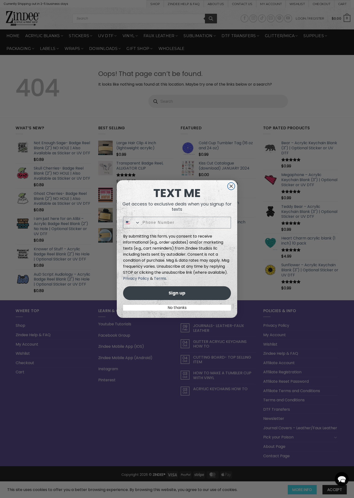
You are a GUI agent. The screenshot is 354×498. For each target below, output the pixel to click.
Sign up (177, 293)
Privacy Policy (136, 278)
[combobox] (131, 222)
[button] (342, 479)
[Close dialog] (231, 186)
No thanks (177, 307)
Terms (160, 278)
